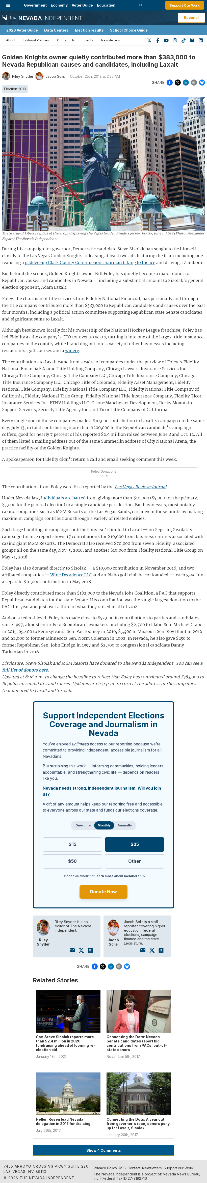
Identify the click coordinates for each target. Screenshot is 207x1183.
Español (191, 17)
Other (134, 861)
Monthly (104, 825)
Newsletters (110, 40)
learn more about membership (120, 876)
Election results (89, 30)
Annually (125, 825)
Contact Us (66, 40)
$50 (72, 861)
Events (88, 40)
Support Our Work (185, 5)
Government (35, 5)
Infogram (103, 475)
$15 (72, 844)
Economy (59, 5)
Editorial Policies (36, 40)
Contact (133, 1168)
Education (106, 5)
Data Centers (56, 30)
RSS (122, 1168)
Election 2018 (15, 89)
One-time (83, 825)
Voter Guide (82, 5)
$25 (135, 844)
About (10, 40)
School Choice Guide (129, 30)
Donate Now (103, 891)
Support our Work (178, 1168)
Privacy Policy (105, 1168)
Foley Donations (103, 471)
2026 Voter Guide (22, 30)
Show (103, 1150)
